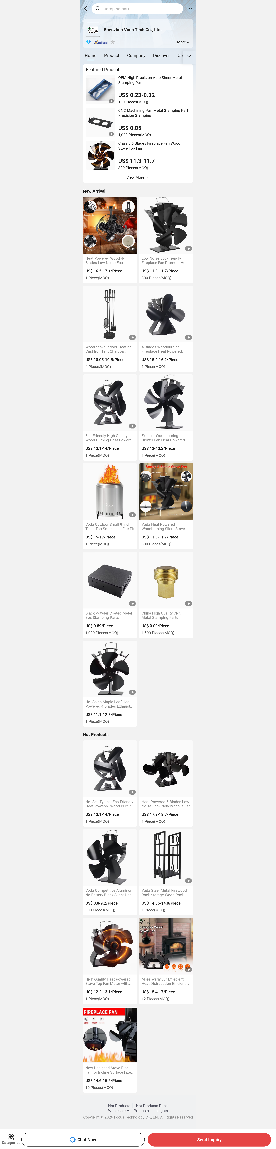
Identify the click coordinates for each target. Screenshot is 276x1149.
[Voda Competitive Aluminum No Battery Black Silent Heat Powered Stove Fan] (110, 857)
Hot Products (119, 1105)
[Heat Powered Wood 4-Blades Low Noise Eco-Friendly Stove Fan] (110, 225)
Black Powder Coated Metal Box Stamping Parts (108, 615)
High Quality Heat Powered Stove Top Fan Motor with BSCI (108, 981)
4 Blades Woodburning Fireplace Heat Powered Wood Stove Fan (162, 349)
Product (111, 55)
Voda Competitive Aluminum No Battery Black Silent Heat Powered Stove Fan (109, 892)
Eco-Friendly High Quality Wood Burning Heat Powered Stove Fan (109, 437)
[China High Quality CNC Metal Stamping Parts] (166, 580)
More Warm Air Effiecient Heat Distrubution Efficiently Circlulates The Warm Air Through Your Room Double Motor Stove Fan (165, 981)
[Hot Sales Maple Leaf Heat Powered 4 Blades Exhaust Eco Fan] (110, 669)
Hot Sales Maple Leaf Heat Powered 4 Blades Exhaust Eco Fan (108, 704)
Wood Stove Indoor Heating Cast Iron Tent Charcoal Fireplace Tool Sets (108, 349)
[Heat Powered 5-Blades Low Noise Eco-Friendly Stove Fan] (166, 768)
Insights (161, 1110)
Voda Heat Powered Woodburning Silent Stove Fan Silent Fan (163, 526)
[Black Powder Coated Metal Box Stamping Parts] (110, 580)
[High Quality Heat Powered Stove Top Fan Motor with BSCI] (110, 946)
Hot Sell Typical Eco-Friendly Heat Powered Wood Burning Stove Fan (109, 804)
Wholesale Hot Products (128, 1110)
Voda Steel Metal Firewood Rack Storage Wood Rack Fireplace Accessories (164, 892)
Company (136, 55)
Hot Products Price (152, 1105)
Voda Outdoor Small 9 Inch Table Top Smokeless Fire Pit (109, 526)
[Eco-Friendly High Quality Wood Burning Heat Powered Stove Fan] (110, 402)
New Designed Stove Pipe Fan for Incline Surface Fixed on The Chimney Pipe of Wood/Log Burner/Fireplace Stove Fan (109, 1070)
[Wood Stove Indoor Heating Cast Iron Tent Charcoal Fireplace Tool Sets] (110, 314)
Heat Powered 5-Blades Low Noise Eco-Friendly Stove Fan (166, 804)
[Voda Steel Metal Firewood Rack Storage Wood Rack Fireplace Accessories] (166, 857)
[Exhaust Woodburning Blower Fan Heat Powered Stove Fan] (166, 402)
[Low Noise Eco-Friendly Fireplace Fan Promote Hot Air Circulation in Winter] (166, 225)
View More (135, 177)
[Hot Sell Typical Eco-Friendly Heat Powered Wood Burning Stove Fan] (110, 768)
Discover (161, 55)
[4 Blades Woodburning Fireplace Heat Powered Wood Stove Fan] (166, 314)
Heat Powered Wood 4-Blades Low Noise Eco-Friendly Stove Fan (104, 260)
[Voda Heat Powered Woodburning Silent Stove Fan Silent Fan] (166, 491)
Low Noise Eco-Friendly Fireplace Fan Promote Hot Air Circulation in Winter (164, 260)
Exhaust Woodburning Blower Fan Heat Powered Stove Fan (163, 437)
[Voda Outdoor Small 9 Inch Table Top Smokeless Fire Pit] (110, 491)
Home (90, 55)
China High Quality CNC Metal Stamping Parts (161, 615)
